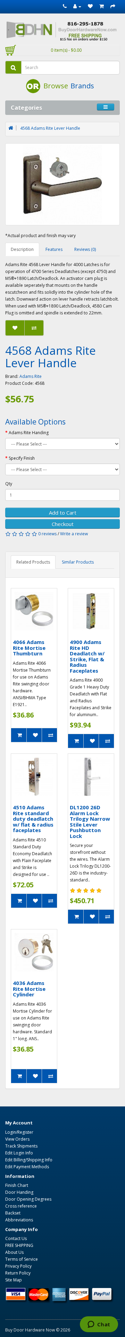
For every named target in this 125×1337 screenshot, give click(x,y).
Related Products (33, 562)
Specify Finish (22, 458)
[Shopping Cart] (101, 6)
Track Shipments (21, 1146)
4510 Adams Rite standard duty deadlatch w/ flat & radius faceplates (33, 818)
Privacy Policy (18, 1266)
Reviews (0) (85, 249)
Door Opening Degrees (28, 1199)
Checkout (63, 523)
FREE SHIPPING (19, 1245)
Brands (82, 85)
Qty (8, 484)
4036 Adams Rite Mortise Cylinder (29, 988)
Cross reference (21, 1206)
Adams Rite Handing (29, 433)
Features (53, 249)
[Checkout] (112, 6)
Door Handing (19, 1192)
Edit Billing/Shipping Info (28, 1160)
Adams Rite (30, 376)
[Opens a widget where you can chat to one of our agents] (99, 1325)
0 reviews (47, 534)
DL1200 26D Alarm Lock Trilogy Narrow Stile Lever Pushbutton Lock (90, 821)
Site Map (13, 1280)
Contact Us (16, 1238)
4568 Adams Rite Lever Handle (50, 128)
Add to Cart (62, 512)
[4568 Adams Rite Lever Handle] (62, 184)
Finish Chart (16, 1185)
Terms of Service (21, 1259)
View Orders (17, 1139)
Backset (12, 1213)
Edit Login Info (19, 1153)
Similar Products (78, 562)
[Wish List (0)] (90, 6)
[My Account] (77, 6)
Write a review (74, 534)
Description (22, 249)
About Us (14, 1252)
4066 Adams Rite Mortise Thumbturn (29, 647)
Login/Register (19, 1132)
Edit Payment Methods (27, 1167)
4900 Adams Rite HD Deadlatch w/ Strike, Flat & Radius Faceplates (87, 656)
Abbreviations (19, 1220)
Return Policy (18, 1273)
